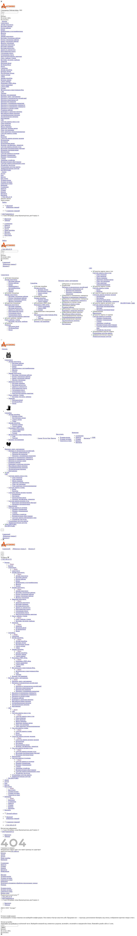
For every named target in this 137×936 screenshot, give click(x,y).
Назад (12, 564)
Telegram (7, 220)
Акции (3, 854)
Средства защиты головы (24, 731)
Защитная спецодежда (23, 602)
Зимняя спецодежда (22, 591)
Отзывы (3, 866)
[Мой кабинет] (1, 532)
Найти (3, 927)
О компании (5, 863)
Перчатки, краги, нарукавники (22, 681)
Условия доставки (6, 878)
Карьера (3, 868)
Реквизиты (4, 881)
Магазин (3, 875)
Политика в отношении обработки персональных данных (19, 883)
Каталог (10, 566)
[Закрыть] (1, 910)
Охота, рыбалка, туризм (23, 619)
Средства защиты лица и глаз (25, 716)
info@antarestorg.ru (8, 214)
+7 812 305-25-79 (6, 197)
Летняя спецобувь (21, 641)
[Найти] (2, 14)
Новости (3, 864)
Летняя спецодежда (22, 576)
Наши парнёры (5, 858)
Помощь (3, 885)
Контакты (4, 869)
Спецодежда (16, 571)
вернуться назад (6, 851)
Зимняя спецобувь (21, 653)
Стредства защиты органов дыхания (27, 740)
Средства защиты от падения (25, 761)
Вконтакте (7, 219)
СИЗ (13, 711)
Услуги (3, 856)
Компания (11, 800)
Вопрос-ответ (5, 893)
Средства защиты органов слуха (26, 751)
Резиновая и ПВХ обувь (23, 661)
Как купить (11, 790)
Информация (5, 871)
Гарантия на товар (6, 880)
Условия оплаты (6, 876)
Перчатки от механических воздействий (28, 686)
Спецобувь (15, 636)
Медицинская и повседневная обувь (27, 671)
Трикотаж (19, 626)
